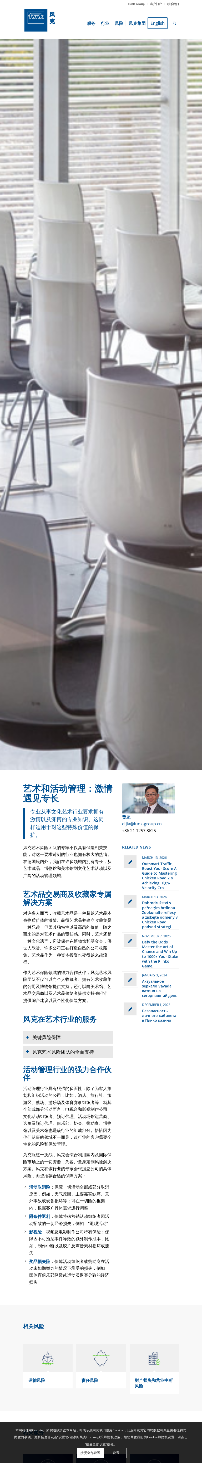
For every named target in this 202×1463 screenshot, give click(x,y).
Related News (136, 847)
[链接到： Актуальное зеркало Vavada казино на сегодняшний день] (130, 979)
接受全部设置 (90, 1453)
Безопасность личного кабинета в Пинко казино (159, 1015)
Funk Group (136, 4)
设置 (116, 1453)
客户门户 (156, 4)
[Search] (174, 23)
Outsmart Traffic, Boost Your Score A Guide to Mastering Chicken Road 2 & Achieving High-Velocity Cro (159, 875)
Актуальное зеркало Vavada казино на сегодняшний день (159, 988)
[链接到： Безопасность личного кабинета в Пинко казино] (130, 1008)
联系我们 (173, 4)
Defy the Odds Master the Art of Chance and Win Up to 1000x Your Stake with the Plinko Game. (160, 953)
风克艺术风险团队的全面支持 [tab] (63, 1052)
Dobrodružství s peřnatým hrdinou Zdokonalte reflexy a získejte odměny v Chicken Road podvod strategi (160, 914)
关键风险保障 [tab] (46, 1037)
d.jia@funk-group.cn (142, 824)
